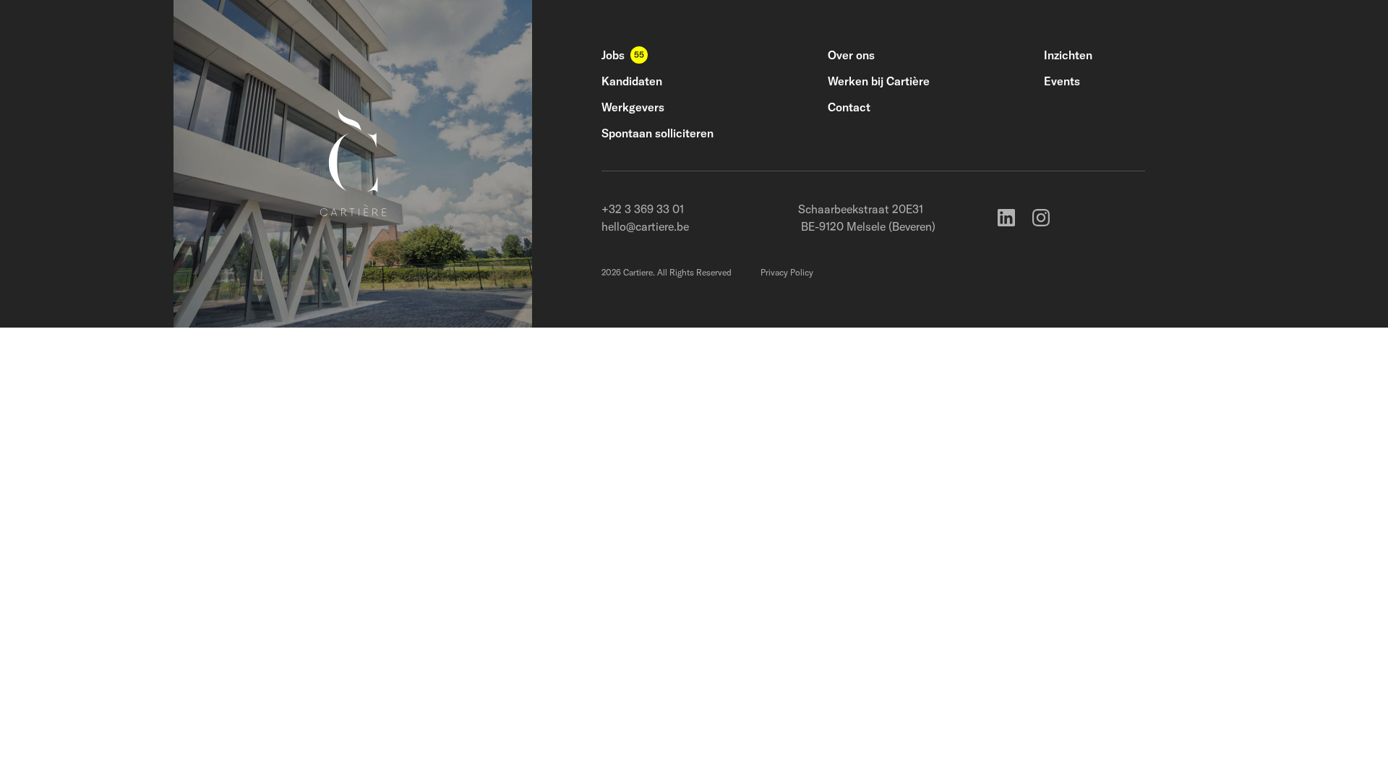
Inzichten (1068, 55)
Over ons (851, 55)
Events (1062, 81)
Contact (849, 107)
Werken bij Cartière (879, 81)
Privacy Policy (787, 272)
